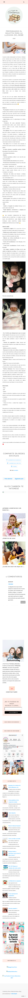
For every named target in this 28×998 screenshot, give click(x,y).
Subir (23, 996)
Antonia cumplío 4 (12, 908)
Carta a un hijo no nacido (14, 838)
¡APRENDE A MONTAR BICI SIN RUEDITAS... (12, 509)
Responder (23, 602)
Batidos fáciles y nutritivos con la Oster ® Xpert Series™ (14, 853)
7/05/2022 (10, 584)
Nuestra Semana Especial (14, 825)
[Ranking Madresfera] (11, 971)
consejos (16, 470)
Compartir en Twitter (15, 463)
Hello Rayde (14, 993)
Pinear (15, 466)
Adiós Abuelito (12, 813)
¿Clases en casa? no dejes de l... (14, 566)
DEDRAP (10, 581)
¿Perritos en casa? (9, 538)
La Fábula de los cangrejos (14, 880)
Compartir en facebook (14, 460)
